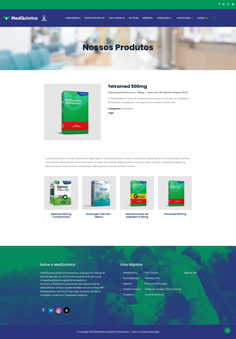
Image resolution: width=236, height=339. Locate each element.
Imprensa (148, 18)
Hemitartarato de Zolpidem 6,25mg (137, 215)
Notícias (134, 18)
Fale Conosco (117, 18)
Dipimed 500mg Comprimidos (61, 215)
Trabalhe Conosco (132, 289)
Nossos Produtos (95, 18)
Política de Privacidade (156, 284)
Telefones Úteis (152, 278)
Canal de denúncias (154, 294)
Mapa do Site (190, 273)
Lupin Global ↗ (185, 18)
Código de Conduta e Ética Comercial (163, 289)
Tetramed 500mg (175, 214)
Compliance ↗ (164, 18)
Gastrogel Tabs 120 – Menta (99, 215)
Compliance (129, 294)
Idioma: (201, 18)
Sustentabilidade (131, 278)
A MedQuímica (72, 18)
